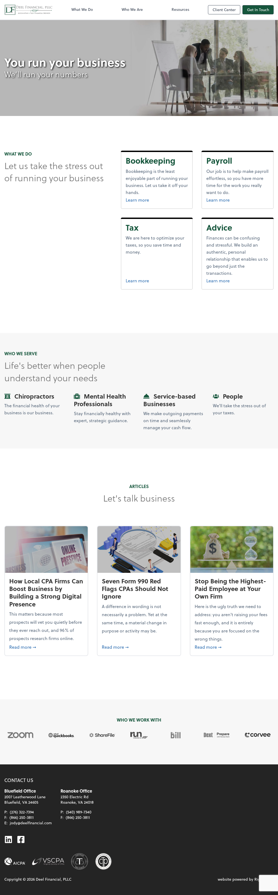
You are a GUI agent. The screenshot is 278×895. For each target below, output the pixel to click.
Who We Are (132, 9)
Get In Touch (258, 9)
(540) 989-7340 (78, 812)
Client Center (224, 9)
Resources (180, 9)
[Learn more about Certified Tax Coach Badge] (79, 861)
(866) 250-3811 (22, 817)
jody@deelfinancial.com (31, 823)
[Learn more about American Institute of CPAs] (15, 861)
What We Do (82, 9)
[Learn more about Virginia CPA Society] (48, 861)
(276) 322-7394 (22, 812)
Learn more (157, 199)
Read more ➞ (46, 647)
